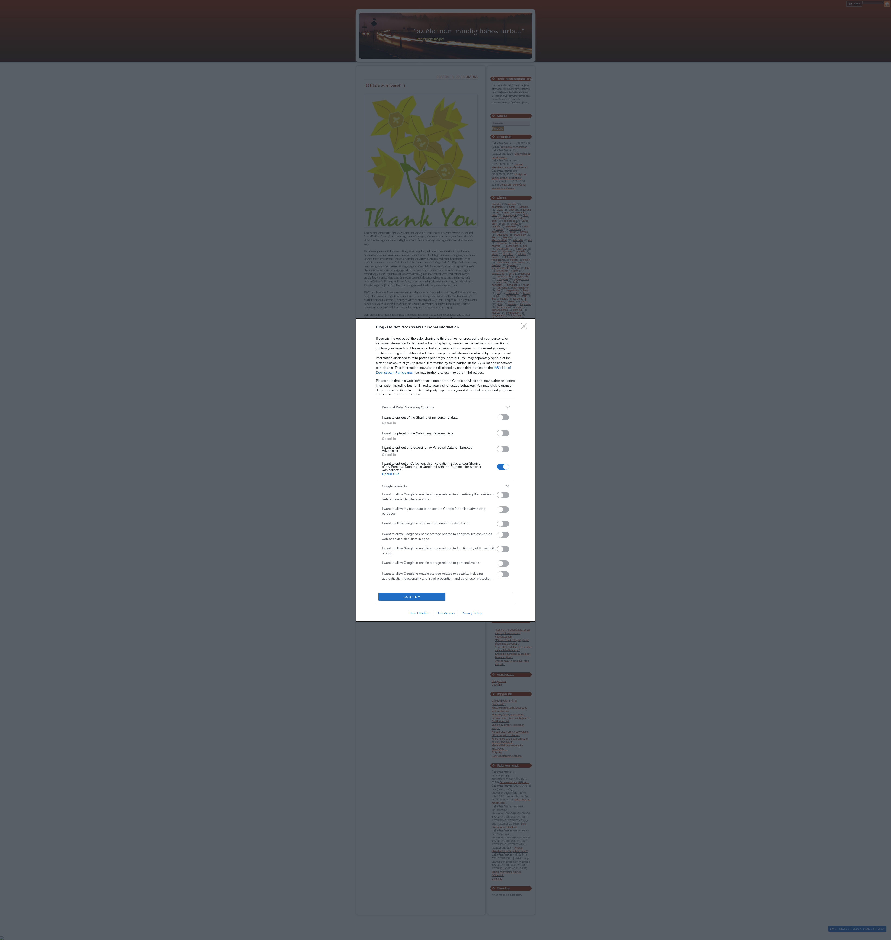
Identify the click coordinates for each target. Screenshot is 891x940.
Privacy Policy (472, 613)
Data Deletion (419, 613)
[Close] (525, 327)
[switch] (503, 417)
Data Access (445, 613)
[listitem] (445, 407)
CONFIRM (412, 597)
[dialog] (445, 470)
